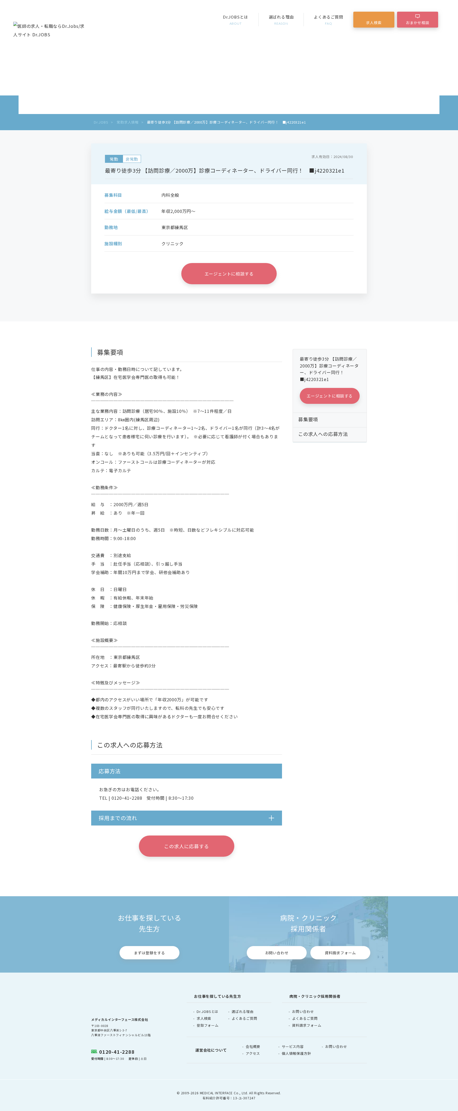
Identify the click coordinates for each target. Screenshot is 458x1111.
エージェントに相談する (229, 273)
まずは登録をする (149, 952)
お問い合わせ (277, 952)
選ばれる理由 (281, 19)
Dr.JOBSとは (235, 19)
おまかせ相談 (417, 22)
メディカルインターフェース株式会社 (119, 1019)
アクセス (253, 1053)
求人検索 (374, 22)
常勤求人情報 (128, 122)
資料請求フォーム (340, 952)
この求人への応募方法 (323, 433)
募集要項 (308, 419)
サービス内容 (293, 1046)
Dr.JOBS (101, 122)
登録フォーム (208, 1025)
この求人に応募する (186, 846)
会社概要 (253, 1046)
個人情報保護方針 (296, 1053)
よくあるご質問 (328, 19)
